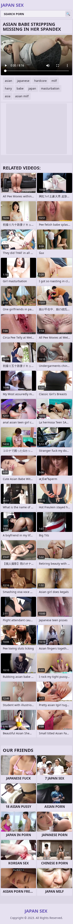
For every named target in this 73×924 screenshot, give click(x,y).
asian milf (22, 96)
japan (32, 88)
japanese (23, 81)
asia (7, 96)
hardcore (40, 81)
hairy (8, 88)
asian (8, 81)
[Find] (68, 14)
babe (20, 88)
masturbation (50, 88)
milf (54, 81)
